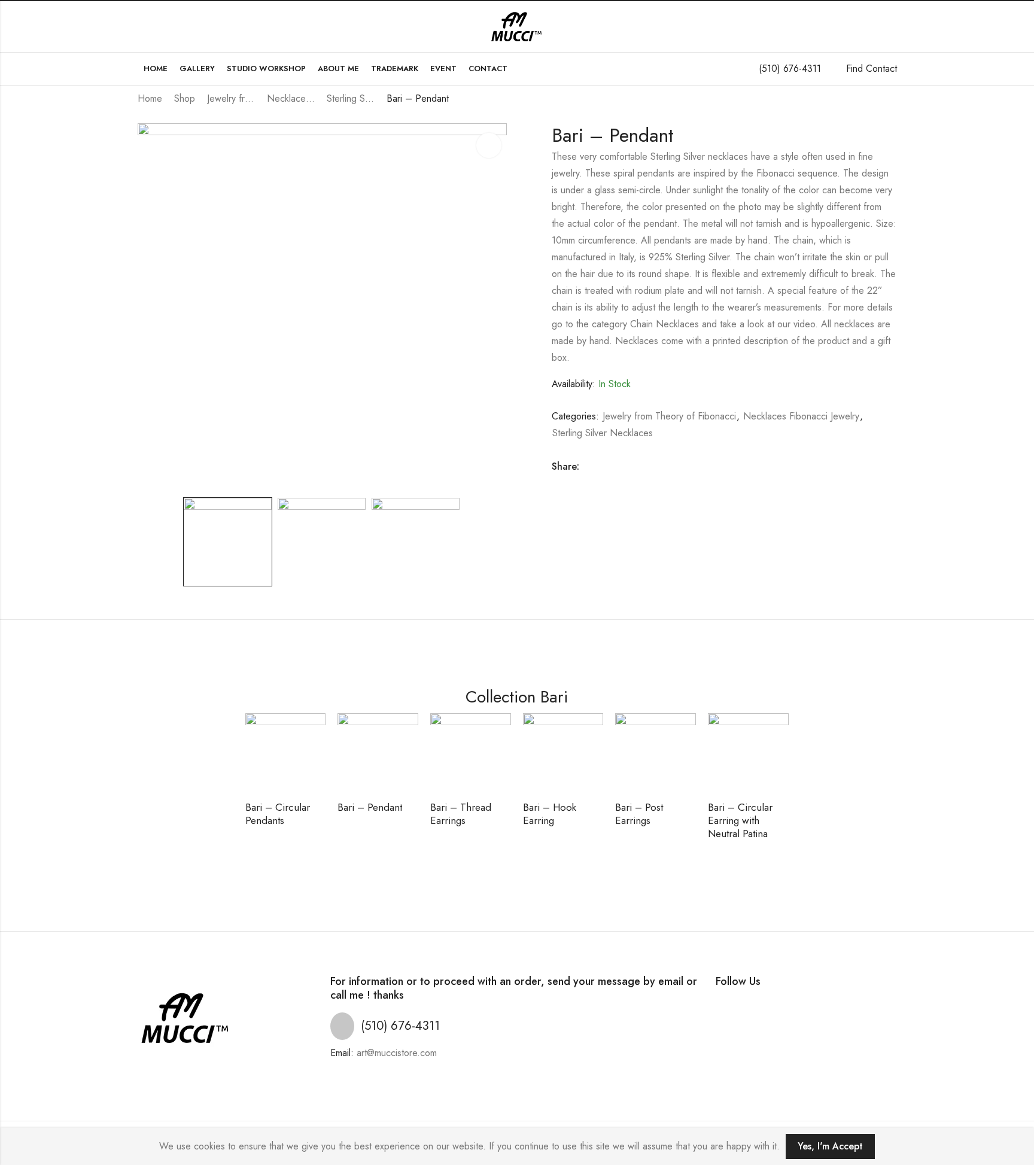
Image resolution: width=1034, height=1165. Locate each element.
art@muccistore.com (397, 1053)
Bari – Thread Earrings (460, 814)
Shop (184, 98)
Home (150, 98)
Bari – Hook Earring (549, 814)
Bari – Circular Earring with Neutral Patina (740, 820)
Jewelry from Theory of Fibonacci (231, 98)
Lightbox (488, 145)
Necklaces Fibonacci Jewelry (291, 98)
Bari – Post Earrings (639, 814)
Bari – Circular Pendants (277, 814)
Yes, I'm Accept (830, 1146)
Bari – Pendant (369, 807)
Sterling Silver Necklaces (351, 98)
